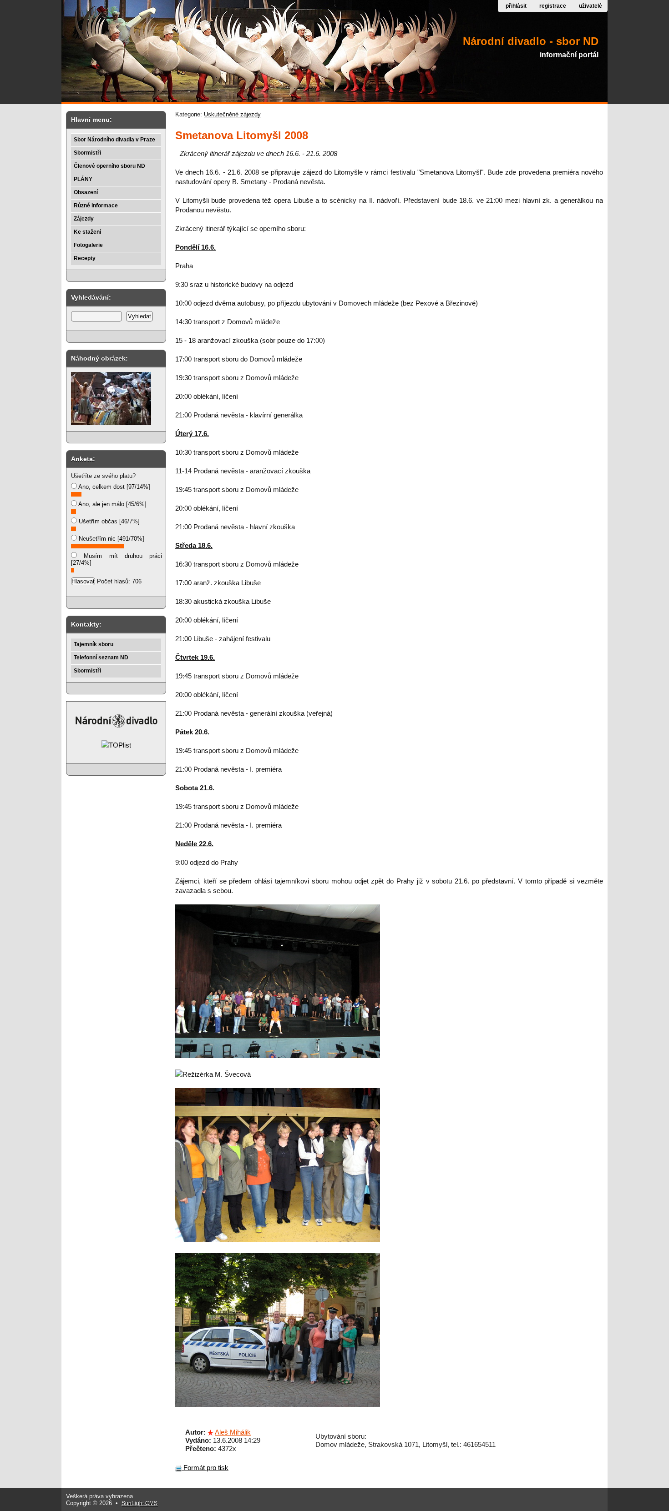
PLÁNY (83, 179)
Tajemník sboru (93, 644)
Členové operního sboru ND (109, 166)
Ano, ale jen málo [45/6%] (112, 504)
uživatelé (590, 6)
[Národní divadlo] (116, 726)
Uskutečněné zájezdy (232, 114)
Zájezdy (84, 219)
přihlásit (516, 6)
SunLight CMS (139, 1503)
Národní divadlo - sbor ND (530, 41)
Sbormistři (87, 153)
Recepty (85, 258)
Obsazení (86, 192)
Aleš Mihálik (233, 1432)
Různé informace (96, 205)
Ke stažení (87, 232)
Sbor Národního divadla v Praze (114, 139)
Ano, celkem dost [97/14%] (113, 486)
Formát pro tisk (205, 1467)
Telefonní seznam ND (101, 657)
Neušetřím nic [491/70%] (110, 538)
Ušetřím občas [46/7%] (108, 521)
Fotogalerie (88, 245)
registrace (552, 6)
